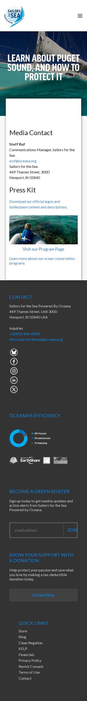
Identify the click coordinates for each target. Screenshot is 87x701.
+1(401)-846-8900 (24, 333)
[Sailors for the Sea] (14, 15)
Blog (22, 636)
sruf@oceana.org (22, 161)
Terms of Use (29, 672)
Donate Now (43, 595)
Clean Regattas (31, 642)
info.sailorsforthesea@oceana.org (36, 339)
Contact (25, 678)
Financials (26, 654)
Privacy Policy (30, 660)
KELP (23, 648)
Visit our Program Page (43, 249)
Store (23, 631)
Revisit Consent (31, 666)
